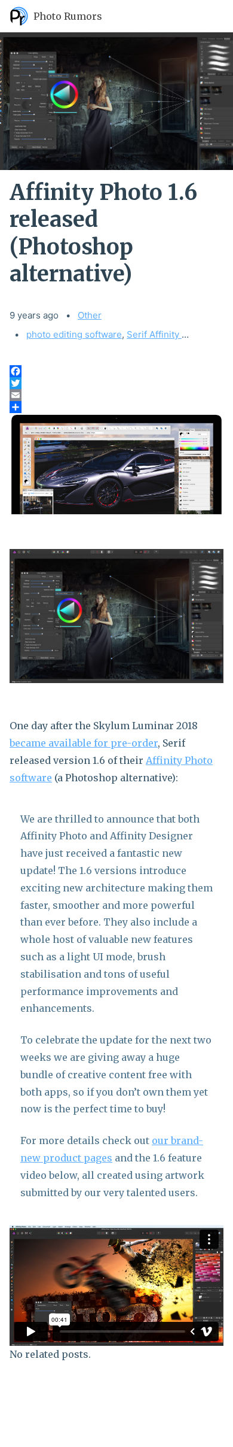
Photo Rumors (67, 16)
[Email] (116, 395)
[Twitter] (116, 383)
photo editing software (74, 334)
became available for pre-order (84, 743)
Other (90, 315)
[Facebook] (116, 371)
